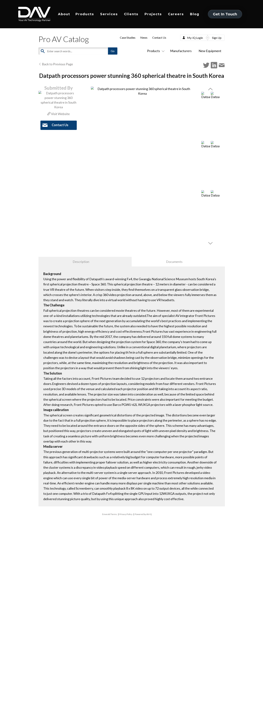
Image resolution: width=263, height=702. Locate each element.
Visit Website (60, 114)
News (143, 37)
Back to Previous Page (57, 64)
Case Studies (127, 37)
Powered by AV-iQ (143, 514)
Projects (153, 14)
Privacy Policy (125, 514)
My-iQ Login (195, 37)
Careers (176, 14)
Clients (131, 14)
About (64, 14)
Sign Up (216, 37)
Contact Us (159, 37)
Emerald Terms (109, 514)
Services (109, 14)
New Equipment (210, 51)
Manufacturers (181, 51)
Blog (194, 14)
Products (85, 14)
